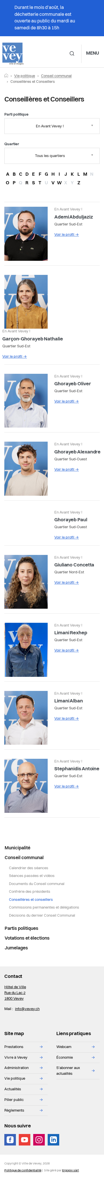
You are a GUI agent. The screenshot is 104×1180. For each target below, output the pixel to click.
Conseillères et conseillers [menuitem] (31, 900)
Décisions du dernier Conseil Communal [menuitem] (42, 915)
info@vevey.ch (27, 1009)
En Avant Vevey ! (50, 126)
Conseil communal (56, 76)
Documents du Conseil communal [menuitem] (36, 884)
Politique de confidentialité (22, 1170)
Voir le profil (66, 235)
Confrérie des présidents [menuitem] (29, 892)
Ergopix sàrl (70, 1170)
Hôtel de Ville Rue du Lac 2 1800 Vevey (15, 993)
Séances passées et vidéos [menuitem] (32, 876)
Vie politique (24, 76)
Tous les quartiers (50, 156)
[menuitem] (52, 848)
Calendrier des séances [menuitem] (28, 868)
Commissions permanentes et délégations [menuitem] (44, 907)
